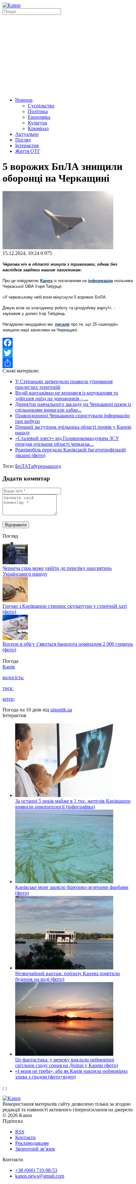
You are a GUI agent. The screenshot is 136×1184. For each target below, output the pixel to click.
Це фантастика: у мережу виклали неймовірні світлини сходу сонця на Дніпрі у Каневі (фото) (66, 1062)
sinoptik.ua (61, 709)
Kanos (46, 280)
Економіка (39, 117)
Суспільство (41, 105)
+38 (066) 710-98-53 (36, 1170)
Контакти (25, 1137)
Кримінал (38, 128)
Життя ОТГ (27, 151)
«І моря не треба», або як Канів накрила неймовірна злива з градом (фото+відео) (71, 1073)
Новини (24, 100)
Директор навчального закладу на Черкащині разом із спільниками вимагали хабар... (73, 407)
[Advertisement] (68, 55)
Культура (37, 122)
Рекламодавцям (32, 1143)
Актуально (27, 134)
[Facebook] (68, 343)
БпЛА (21, 466)
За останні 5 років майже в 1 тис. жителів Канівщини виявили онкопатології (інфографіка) (73, 803)
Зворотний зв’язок (35, 1148)
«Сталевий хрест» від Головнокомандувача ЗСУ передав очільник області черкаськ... (67, 441)
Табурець (38, 466)
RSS (19, 1131)
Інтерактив (27, 145)
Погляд (23, 139)
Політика (38, 111)
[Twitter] (68, 353)
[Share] (68, 363)
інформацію (100, 280)
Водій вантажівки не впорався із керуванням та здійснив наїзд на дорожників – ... (66, 395)
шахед (54, 466)
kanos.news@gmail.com (39, 1176)
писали (62, 324)
